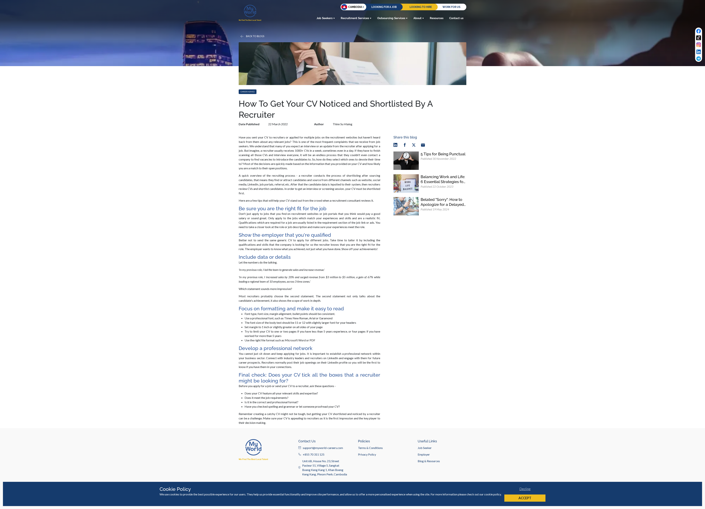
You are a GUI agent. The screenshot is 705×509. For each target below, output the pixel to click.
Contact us (456, 18)
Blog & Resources (429, 461)
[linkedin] (395, 144)
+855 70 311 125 (313, 454)
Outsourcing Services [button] (391, 18)
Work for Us (451, 7)
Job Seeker (425, 447)
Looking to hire (421, 7)
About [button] (417, 18)
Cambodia (355, 7)
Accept (524, 498)
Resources (436, 18)
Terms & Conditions (370, 447)
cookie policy (492, 494)
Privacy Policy (367, 454)
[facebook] (405, 144)
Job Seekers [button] (324, 18)
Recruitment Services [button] (355, 18)
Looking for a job (384, 7)
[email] (423, 144)
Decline (525, 489)
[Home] (250, 13)
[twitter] (414, 144)
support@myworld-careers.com (323, 447)
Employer (424, 454)
